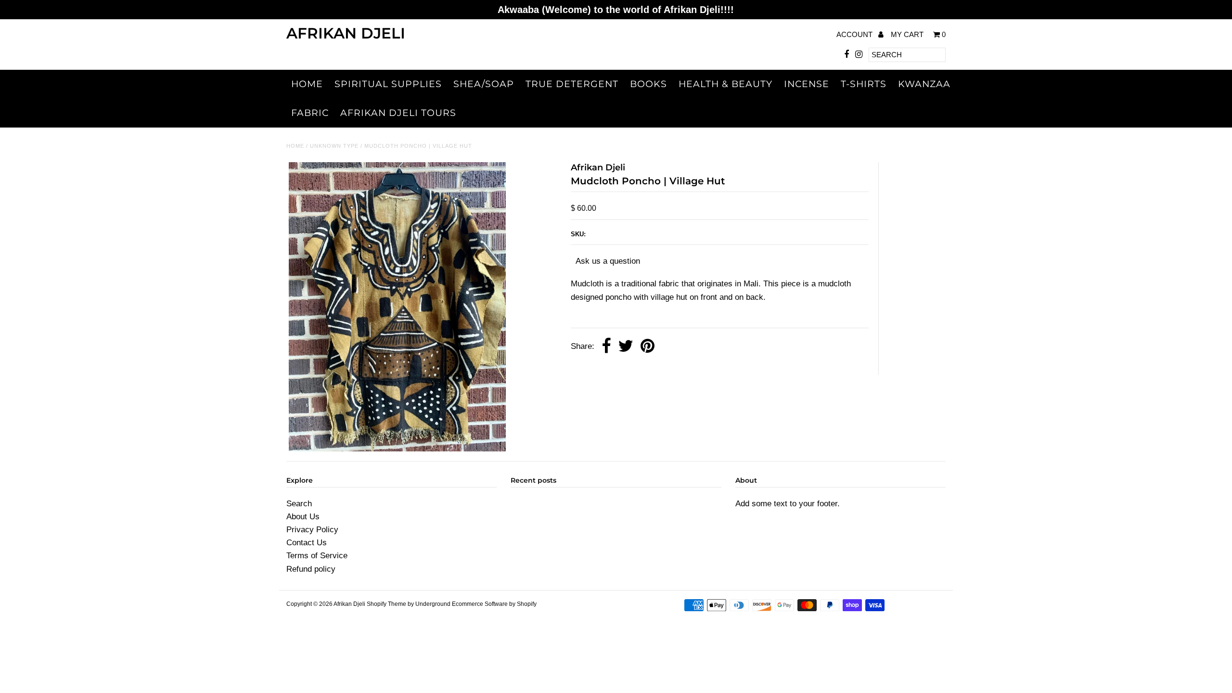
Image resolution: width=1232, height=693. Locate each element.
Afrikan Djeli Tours (398, 112)
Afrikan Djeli (345, 33)
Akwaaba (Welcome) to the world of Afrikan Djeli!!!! (616, 9)
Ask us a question (608, 261)
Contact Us (306, 542)
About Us (303, 516)
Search (299, 503)
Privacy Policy (312, 529)
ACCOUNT (855, 34)
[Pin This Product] (647, 347)
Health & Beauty (725, 84)
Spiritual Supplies (388, 84)
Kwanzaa (924, 84)
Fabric (310, 112)
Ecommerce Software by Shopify (494, 604)
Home (307, 84)
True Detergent (572, 84)
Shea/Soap (483, 84)
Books (648, 84)
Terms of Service (316, 555)
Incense (806, 84)
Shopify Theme (386, 604)
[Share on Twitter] (625, 347)
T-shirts (863, 84)
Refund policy (310, 569)
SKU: (578, 234)
